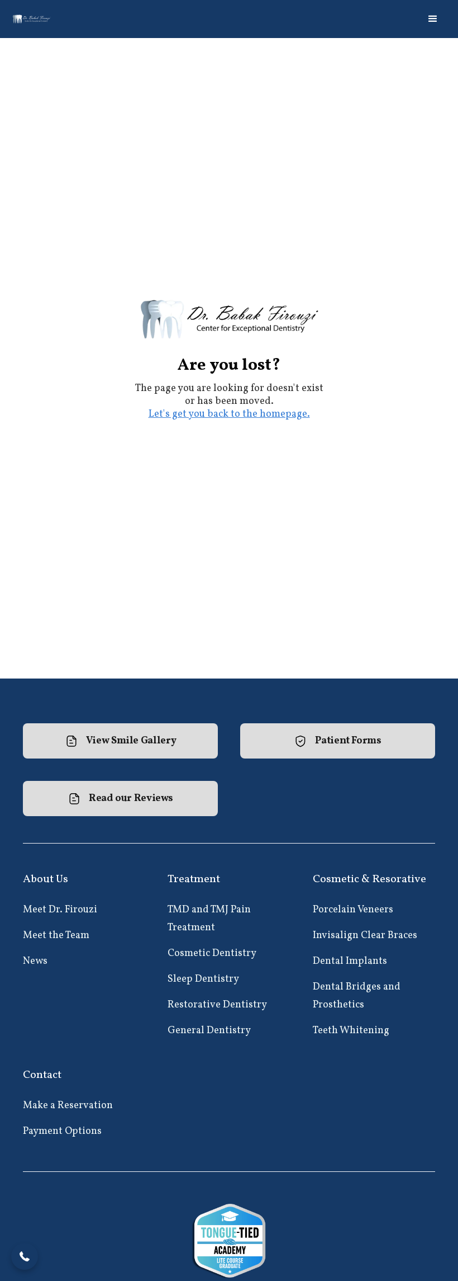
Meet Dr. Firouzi (60, 910)
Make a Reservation (68, 1106)
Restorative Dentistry (217, 1005)
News (35, 961)
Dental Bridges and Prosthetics (356, 996)
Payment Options (62, 1131)
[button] (433, 19)
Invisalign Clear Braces (365, 936)
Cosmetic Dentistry (212, 953)
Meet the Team (56, 936)
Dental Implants (350, 961)
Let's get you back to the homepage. (229, 414)
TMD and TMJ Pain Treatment (209, 919)
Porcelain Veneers (353, 910)
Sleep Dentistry (203, 979)
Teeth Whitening (351, 1031)
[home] (32, 18)
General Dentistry (209, 1031)
